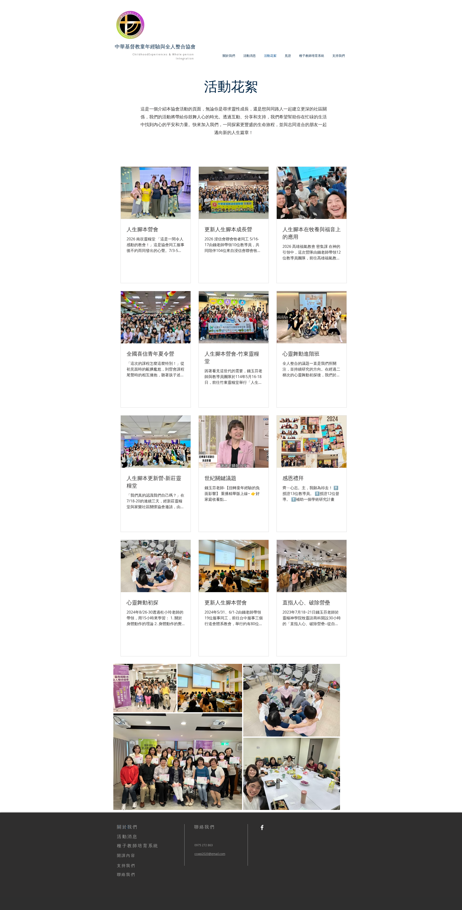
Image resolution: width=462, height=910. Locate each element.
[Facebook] (262, 827)
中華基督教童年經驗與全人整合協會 (155, 47)
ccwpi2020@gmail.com (209, 854)
